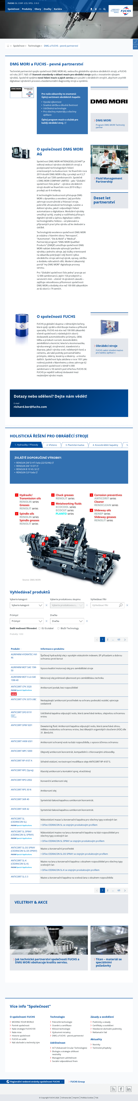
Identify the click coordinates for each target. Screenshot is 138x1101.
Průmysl (14, 615)
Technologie (33, 45)
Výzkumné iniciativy (61, 1032)
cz (8, 45)
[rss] (113, 1089)
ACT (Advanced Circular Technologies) (69, 1047)
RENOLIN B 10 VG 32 (26, 469)
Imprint (76, 1097)
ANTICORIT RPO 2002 (21, 779)
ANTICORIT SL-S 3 (19, 876)
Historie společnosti (21, 1035)
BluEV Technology (70, 628)
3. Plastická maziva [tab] (74, 445)
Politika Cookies (87, 1097)
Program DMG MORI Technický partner (110, 126)
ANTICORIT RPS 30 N (21, 789)
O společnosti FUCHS (22, 1016)
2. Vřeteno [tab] (51, 445)
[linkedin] (129, 1089)
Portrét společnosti (20, 1025)
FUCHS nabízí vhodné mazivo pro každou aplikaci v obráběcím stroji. (109, 352)
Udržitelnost (57, 1042)
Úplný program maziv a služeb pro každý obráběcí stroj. (60, 121)
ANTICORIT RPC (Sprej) (22, 770)
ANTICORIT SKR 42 (20, 808)
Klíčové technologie (61, 1028)
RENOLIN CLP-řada (25, 472)
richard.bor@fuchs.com (30, 407)
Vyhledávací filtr (99, 599)
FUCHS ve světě (19, 1039)
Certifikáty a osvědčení (103, 1025)
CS (100, 9)
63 (119, 639)
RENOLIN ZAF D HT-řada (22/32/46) (33, 462)
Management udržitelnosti (64, 1057)
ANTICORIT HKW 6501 (22, 741)
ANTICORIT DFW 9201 (21, 725)
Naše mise (16, 1032)
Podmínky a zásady (102, 1022)
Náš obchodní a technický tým (26, 1042)
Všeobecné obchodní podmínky (107, 1028)
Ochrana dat (66, 1097)
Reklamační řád (100, 1032)
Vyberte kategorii (18, 599)
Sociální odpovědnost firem (65, 1061)
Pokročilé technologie (62, 1022)
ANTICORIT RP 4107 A (21, 760)
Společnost (19, 45)
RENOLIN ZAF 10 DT (26, 465)
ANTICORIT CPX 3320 (21, 686)
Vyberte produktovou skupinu (65, 599)
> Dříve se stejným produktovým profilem (69, 824)
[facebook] (121, 1089)
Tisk (96, 1097)
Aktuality (96, 1039)
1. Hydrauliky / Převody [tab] (26, 444)
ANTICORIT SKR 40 (20, 799)
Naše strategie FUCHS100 (23, 1028)
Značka (53, 615)
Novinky (96, 1044)
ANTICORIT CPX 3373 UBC (23, 699)
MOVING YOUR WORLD (23, 1022)
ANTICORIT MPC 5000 (21, 750)
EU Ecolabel (48, 628)
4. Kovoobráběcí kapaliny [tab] (105, 445)
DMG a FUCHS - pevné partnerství (60, 45)
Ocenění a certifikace (61, 1025)
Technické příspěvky (102, 1047)
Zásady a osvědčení (102, 1016)
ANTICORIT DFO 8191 (21, 712)
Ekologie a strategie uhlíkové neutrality (65, 1053)
